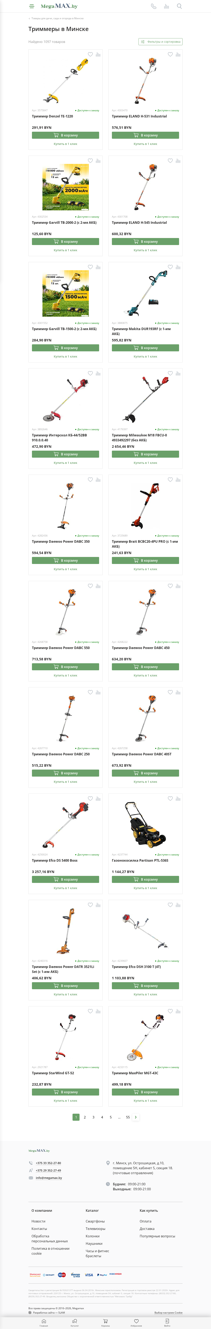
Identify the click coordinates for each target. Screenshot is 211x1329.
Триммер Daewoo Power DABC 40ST (141, 754)
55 (128, 1117)
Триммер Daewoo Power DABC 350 (61, 541)
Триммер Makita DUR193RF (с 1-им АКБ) (141, 331)
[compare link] (166, 6)
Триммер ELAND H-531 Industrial (139, 116)
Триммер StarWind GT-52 (53, 1073)
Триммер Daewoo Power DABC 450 (141, 648)
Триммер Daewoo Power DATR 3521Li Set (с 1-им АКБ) (63, 969)
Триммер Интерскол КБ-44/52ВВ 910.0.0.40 (59, 437)
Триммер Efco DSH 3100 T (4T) (136, 966)
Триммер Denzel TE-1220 (52, 116)
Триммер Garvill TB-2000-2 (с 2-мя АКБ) (64, 222)
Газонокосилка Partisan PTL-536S (140, 860)
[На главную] (59, 6)
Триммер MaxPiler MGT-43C (135, 1073)
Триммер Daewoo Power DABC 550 (61, 648)
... (119, 1117)
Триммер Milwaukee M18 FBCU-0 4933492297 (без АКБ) (139, 437)
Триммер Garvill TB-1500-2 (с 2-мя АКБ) (64, 329)
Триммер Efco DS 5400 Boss (54, 860)
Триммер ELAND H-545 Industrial (139, 222)
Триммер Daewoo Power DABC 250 (61, 754)
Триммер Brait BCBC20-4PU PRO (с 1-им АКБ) (145, 543)
